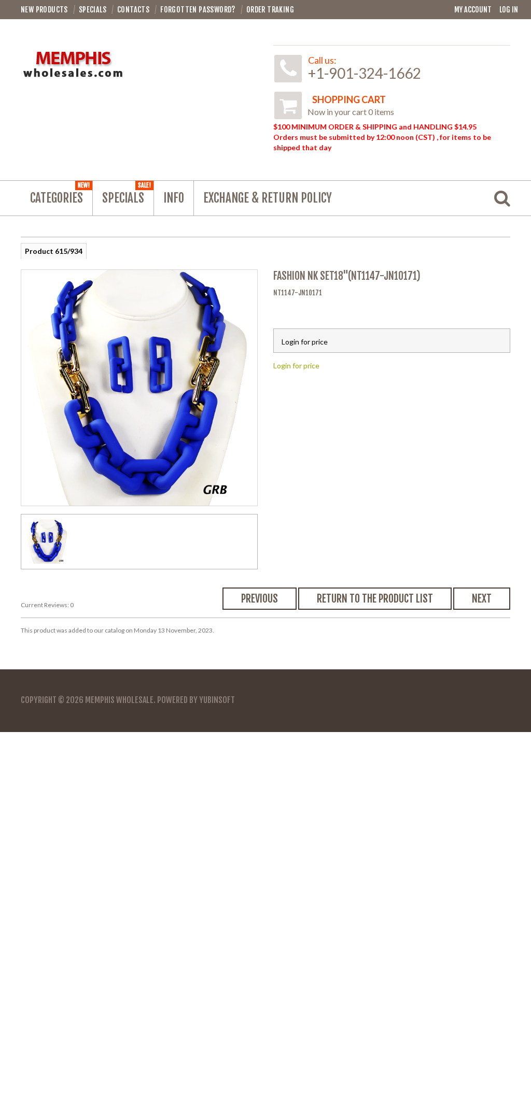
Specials (126, 193)
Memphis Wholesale (119, 700)
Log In (508, 9)
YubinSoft (217, 700)
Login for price (296, 365)
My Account (473, 9)
